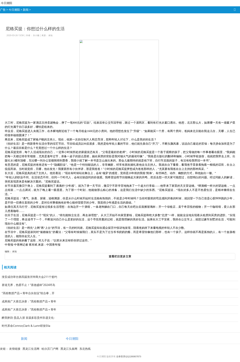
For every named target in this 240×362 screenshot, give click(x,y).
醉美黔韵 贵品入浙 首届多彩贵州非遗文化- (28, 318)
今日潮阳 (6, 3)
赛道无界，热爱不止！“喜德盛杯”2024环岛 (28, 285)
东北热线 (85, 349)
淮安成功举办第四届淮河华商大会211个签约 (29, 277)
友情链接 (14, 349)
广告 (3, 10)
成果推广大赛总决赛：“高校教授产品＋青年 (29, 301)
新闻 (25, 10)
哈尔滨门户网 (49, 349)
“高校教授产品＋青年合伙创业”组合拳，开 (28, 293)
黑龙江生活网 (30, 349)
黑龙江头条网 (68, 349)
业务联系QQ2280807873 (128, 356)
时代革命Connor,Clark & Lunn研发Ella (26, 326)
